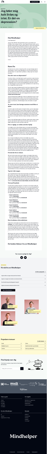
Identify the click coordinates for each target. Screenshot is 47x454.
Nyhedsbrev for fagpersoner (30, 400)
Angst (2, 343)
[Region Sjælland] (33, 384)
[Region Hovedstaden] (5, 384)
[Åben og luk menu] (45, 2)
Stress (26, 343)
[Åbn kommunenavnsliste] (22, 368)
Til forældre (3, 406)
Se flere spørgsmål (39, 271)
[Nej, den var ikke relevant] (25, 257)
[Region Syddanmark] (42, 384)
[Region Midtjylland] (14, 384)
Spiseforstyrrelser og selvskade (31, 346)
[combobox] (12, 368)
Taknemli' (2, 416)
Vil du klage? (27, 420)
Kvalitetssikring (27, 403)
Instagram (26, 419)
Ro (1, 414)
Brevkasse (5, 27)
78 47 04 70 (24, 202)
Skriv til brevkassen (7, 290)
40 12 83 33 (24, 207)
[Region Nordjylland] (23, 384)
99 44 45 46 (24, 197)
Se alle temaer (40, 341)
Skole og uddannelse (29, 348)
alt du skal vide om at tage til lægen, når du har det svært (25, 180)
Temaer (2, 400)
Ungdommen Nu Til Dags (5, 417)
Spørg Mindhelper (34, 1)
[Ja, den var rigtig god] (21, 257)
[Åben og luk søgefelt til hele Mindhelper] (41, 2)
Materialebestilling (28, 401)
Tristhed (10, 27)
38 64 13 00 (24, 217)
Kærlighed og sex (5, 346)
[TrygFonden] (23, 389)
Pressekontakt (27, 416)
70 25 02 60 (24, 212)
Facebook (26, 417)
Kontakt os (27, 414)
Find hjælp (3, 403)
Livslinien (10, 224)
